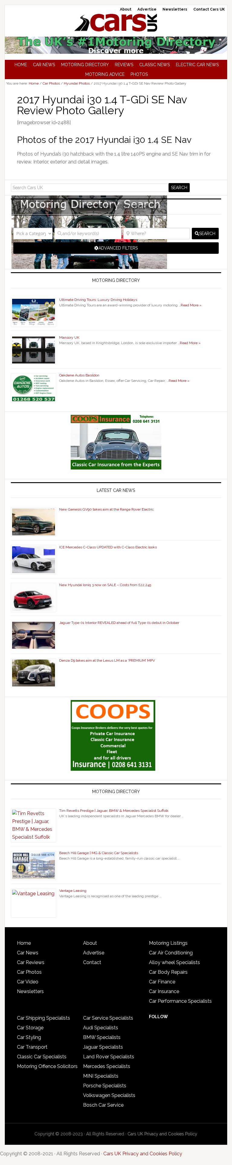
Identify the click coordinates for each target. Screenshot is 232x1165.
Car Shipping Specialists (43, 1018)
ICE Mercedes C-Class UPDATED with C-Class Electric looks (108, 547)
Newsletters (30, 991)
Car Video (27, 982)
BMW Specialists (102, 1037)
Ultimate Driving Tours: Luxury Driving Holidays (98, 300)
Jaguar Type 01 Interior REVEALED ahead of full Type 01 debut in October (119, 623)
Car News (27, 953)
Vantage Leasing (72, 891)
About (90, 943)
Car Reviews (30, 962)
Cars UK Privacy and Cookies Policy (162, 1133)
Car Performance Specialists (180, 1001)
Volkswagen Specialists (109, 1095)
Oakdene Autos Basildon (79, 375)
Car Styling (29, 1037)
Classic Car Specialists (41, 1057)
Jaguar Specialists (103, 1047)
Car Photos (29, 972)
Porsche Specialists (104, 1086)
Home (24, 943)
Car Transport (32, 1047)
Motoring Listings (168, 943)
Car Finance (162, 982)
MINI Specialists (100, 1076)
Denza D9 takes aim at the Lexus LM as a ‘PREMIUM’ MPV (107, 660)
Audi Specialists (100, 1028)
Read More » (191, 305)
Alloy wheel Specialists (174, 962)
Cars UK (116, 23)
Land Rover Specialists (108, 1057)
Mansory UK (69, 337)
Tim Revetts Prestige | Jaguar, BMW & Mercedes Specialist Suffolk (114, 810)
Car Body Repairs (168, 972)
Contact (92, 962)
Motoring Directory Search (115, 206)
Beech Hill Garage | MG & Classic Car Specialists (98, 853)
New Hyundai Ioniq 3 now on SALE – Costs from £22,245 (105, 585)
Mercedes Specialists (106, 1066)
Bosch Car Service (103, 1105)
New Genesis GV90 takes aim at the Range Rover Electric (106, 509)
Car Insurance (164, 991)
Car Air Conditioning (171, 953)
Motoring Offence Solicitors (47, 1066)
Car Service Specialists (108, 1018)
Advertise (93, 953)
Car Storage (30, 1028)
